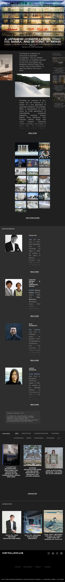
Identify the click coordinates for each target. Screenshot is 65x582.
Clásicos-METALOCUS (41, 433)
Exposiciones (38, 438)
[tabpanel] (32, 468)
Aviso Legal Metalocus (29, 579)
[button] (5, 468)
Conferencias (18, 438)
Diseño (29, 438)
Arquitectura (26, 433)
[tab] (16, 433)
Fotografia (50, 438)
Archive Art (32, 493)
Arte (16, 433)
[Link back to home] (13, 553)
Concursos (55, 433)
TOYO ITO (33, 235)
